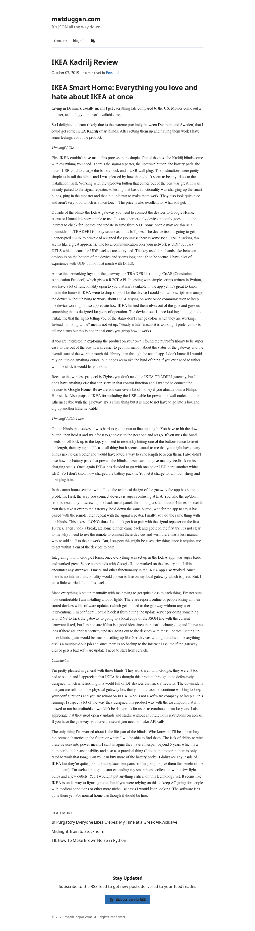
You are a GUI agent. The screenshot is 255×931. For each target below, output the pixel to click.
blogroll (78, 40)
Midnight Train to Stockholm (78, 831)
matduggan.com (76, 19)
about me (60, 40)
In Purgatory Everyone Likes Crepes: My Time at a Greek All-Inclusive (114, 822)
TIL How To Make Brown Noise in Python (89, 840)
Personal (112, 72)
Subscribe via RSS (131, 899)
